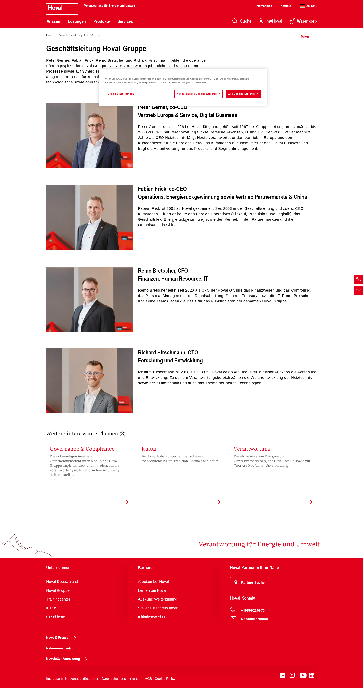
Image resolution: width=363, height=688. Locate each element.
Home (50, 35)
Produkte (101, 21)
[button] (249, 582)
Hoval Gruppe (58, 590)
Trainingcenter (58, 599)
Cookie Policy (165, 678)
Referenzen (54, 648)
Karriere (286, 5)
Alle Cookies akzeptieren (243, 94)
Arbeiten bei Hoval (153, 582)
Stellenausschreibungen (158, 608)
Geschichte (55, 617)
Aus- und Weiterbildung (157, 599)
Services (125, 21)
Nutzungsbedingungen (82, 678)
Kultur (51, 608)
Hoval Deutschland (62, 582)
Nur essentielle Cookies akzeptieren (198, 94)
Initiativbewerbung (153, 617)
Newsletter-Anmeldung (63, 658)
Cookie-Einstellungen (121, 94)
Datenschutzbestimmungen (122, 678)
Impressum (54, 678)
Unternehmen (263, 5)
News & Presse (57, 637)
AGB (148, 678)
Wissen (53, 21)
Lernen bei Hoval (152, 590)
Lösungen (77, 21)
